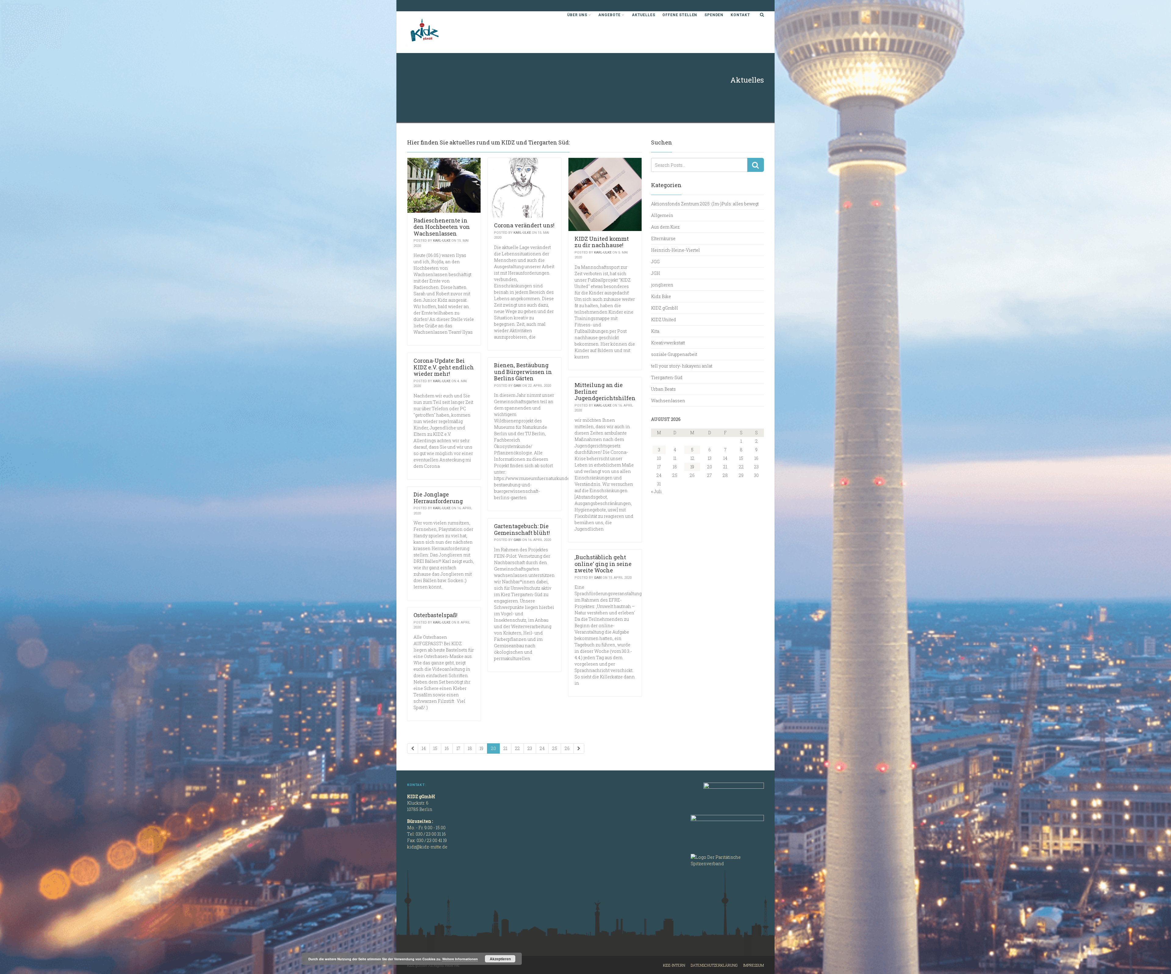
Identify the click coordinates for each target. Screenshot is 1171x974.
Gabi (517, 386)
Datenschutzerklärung (714, 965)
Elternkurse (663, 238)
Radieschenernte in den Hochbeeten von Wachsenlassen (442, 227)
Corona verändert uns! (524, 225)
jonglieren (662, 285)
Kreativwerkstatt (668, 343)
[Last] (578, 748)
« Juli (656, 491)
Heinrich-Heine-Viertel (675, 250)
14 (424, 748)
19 (481, 748)
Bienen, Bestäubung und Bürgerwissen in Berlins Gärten (523, 371)
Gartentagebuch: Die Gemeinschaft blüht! (522, 529)
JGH (655, 273)
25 (554, 748)
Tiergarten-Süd (666, 377)
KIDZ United (663, 319)
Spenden (713, 15)
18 (470, 748)
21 (505, 748)
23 (530, 748)
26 (567, 748)
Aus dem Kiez (665, 227)
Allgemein (662, 215)
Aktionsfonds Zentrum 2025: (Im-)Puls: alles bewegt (705, 204)
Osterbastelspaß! (435, 615)
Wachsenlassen (668, 400)
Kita (655, 331)
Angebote (609, 15)
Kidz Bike (661, 296)
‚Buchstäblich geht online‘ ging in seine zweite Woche (603, 563)
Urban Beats (663, 389)
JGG (655, 262)
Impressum (753, 965)
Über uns (577, 15)
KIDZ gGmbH (453, 32)
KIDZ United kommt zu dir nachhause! (602, 242)
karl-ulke (441, 241)
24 (542, 748)
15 (435, 748)
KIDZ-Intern (674, 965)
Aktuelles (643, 15)
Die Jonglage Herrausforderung (438, 498)
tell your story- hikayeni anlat (681, 366)
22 (517, 748)
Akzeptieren (500, 959)
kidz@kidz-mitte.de (427, 847)
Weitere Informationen (460, 959)
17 (458, 748)
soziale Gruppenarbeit (674, 354)
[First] (412, 748)
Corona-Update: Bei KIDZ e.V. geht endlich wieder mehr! (444, 367)
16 (447, 748)
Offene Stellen (679, 15)
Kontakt (740, 15)
